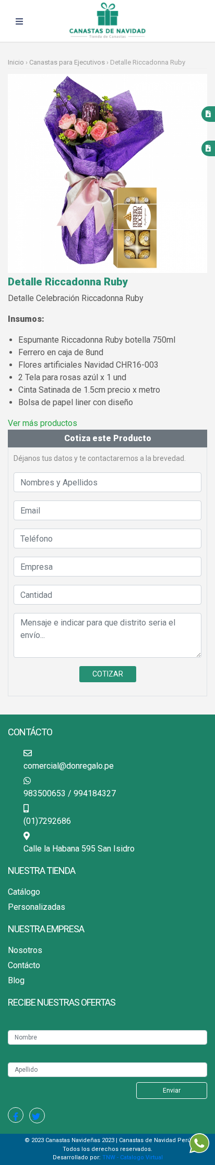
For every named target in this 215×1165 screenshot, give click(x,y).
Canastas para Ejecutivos (67, 62)
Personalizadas (36, 907)
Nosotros (25, 950)
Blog (16, 980)
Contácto (24, 965)
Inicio (17, 62)
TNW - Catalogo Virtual (132, 1157)
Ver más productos (42, 423)
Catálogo (24, 892)
